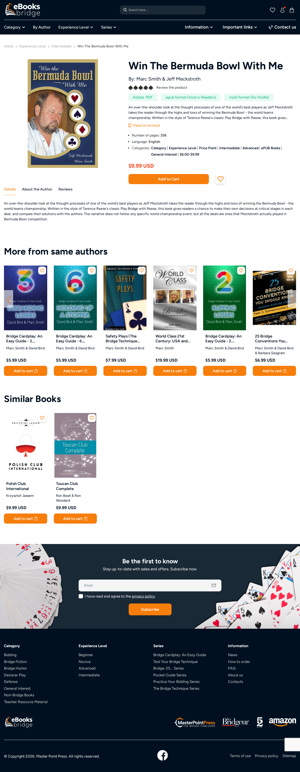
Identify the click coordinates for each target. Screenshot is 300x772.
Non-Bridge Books (19, 695)
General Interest (164, 154)
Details (10, 189)
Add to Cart (168, 179)
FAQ (231, 668)
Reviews (65, 189)
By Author (42, 27)
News (232, 655)
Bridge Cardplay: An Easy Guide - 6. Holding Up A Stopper (74, 339)
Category (12, 27)
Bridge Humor (15, 668)
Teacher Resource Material (26, 702)
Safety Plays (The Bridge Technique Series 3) (121, 339)
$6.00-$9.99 (189, 154)
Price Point (208, 148)
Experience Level (73, 27)
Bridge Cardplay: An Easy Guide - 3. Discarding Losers (24, 339)
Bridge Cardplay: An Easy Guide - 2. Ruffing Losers (223, 339)
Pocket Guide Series (169, 675)
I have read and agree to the (120, 596)
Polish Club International (17, 486)
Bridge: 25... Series (168, 668)
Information (196, 26)
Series (106, 27)
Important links (238, 26)
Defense (11, 681)
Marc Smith (148, 79)
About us (235, 675)
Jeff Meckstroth (183, 79)
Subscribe (150, 609)
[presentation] (8, 299)
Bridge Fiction (15, 661)
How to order (239, 661)
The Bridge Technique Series (176, 688)
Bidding (10, 655)
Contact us (284, 26)
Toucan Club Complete (67, 486)
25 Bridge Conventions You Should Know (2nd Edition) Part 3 (271, 339)
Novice (84, 661)
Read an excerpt (146, 125)
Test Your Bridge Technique (175, 661)
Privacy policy (266, 756)
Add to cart (24, 371)
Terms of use (240, 756)
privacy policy (143, 596)
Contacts (235, 681)
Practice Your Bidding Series (176, 681)
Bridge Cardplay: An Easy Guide (179, 655)
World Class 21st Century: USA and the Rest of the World (174, 339)
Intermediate (229, 148)
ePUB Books (270, 148)
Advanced (250, 148)
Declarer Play (15, 675)
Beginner (86, 655)
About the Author (37, 189)
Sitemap (289, 756)
